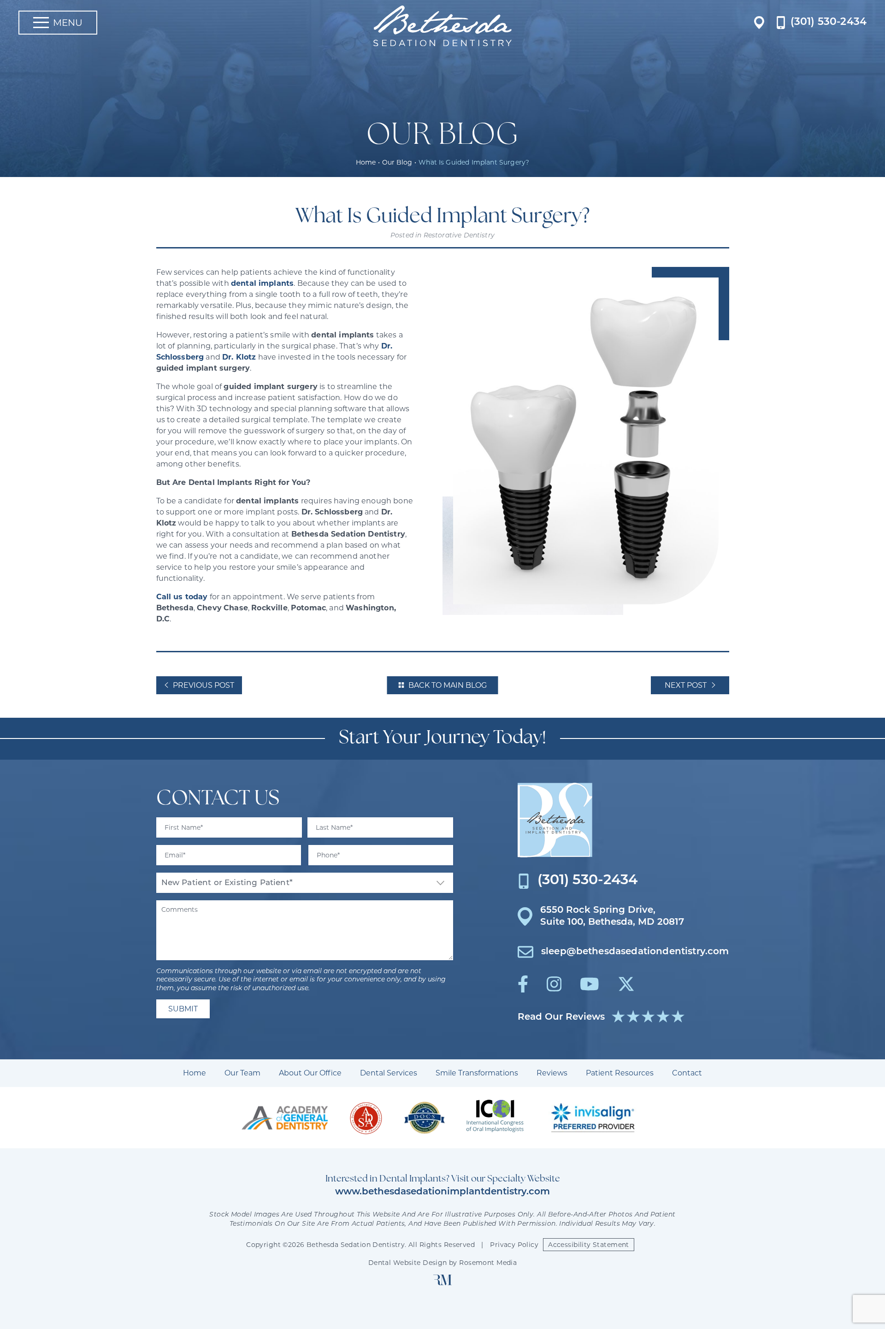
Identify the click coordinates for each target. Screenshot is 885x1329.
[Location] (759, 22)
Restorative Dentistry (459, 235)
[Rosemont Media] (442, 1283)
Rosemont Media (488, 1262)
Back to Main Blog (447, 685)
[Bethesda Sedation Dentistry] (555, 820)
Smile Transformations (477, 1073)
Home (366, 162)
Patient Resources (620, 1073)
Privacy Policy (514, 1244)
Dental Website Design (407, 1262)
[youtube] (589, 983)
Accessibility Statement (588, 1244)
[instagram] (554, 983)
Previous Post (203, 685)
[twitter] (626, 983)
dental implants (262, 283)
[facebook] (523, 983)
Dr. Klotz (239, 357)
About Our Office (310, 1073)
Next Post (686, 685)
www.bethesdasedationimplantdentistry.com (442, 1192)
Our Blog (397, 162)
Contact (687, 1073)
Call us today (182, 596)
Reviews (552, 1073)
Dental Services (388, 1073)
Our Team (242, 1073)
